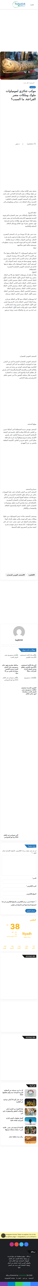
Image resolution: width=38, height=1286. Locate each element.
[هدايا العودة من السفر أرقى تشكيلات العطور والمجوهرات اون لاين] (30, 1112)
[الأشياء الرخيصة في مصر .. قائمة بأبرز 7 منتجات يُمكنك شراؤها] (30, 1130)
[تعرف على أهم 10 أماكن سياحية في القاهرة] (30, 1102)
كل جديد (25, 83)
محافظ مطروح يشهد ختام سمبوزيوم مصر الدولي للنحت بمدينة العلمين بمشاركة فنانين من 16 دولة (10, 669)
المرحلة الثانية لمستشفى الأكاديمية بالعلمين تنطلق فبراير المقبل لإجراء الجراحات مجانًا (28, 668)
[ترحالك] (19, 4)
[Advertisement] (19, 29)
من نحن (25, 1278)
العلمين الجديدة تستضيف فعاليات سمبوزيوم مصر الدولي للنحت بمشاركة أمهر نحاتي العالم (28, 691)
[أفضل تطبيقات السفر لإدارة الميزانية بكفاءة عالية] (30, 1121)
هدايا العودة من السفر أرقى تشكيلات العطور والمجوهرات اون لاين (13, 1111)
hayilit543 (30, 144)
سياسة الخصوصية (10, 1278)
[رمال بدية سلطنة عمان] (30, 1140)
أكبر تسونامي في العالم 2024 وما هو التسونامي (11, 836)
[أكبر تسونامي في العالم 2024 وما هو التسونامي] (10, 755)
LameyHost (22, 1275)
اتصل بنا (18, 1278)
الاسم (34, 878)
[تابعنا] (3, 1235)
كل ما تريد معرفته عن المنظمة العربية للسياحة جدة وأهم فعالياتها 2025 (13, 1092)
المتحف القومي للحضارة (15, 575)
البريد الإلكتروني (31, 886)
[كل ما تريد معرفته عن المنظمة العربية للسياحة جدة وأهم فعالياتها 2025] (30, 1093)
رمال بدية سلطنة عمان (16, 1137)
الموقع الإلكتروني (31, 894)
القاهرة (31, 575)
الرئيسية (32, 83)
